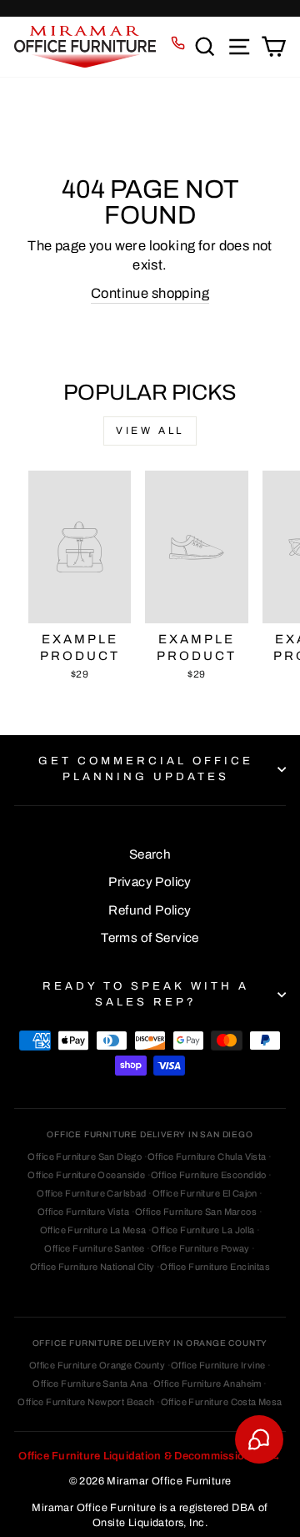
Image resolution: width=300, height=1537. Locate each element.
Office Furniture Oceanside (86, 1175)
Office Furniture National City (92, 1267)
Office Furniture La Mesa (93, 1230)
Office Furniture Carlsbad (91, 1193)
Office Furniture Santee (94, 1248)
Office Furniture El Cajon (205, 1193)
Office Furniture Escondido (209, 1175)
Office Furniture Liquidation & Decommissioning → (149, 1456)
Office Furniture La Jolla (203, 1230)
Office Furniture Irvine (218, 1365)
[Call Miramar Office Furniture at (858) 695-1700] (178, 43)
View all (150, 430)
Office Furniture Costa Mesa (221, 1402)
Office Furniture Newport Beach (86, 1402)
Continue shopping (150, 292)
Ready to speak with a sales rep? (145, 994)
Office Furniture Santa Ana (90, 1383)
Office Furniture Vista (83, 1212)
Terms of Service (150, 938)
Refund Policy (149, 910)
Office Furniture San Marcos (196, 1212)
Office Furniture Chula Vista (207, 1156)
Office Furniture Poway (200, 1248)
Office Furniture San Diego (85, 1156)
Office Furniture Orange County (97, 1365)
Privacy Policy (150, 882)
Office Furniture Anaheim (207, 1383)
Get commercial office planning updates (145, 768)
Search (150, 854)
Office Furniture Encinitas (215, 1267)
